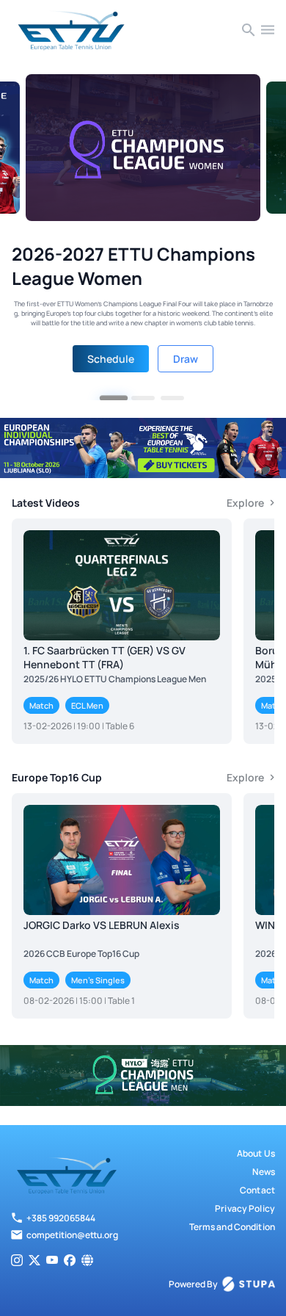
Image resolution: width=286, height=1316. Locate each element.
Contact (257, 1190)
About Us (256, 1153)
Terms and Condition (232, 1227)
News (263, 1171)
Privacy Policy (245, 1208)
